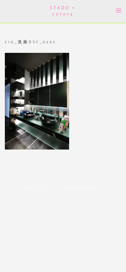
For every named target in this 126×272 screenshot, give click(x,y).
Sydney (97, 187)
